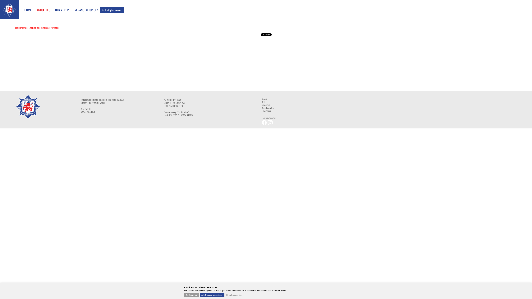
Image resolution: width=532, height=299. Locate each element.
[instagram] (270, 124)
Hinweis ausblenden (234, 295)
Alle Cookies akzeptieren (212, 295)
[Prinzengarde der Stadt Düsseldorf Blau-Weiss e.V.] (9, 15)
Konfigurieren (191, 295)
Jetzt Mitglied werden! (112, 10)
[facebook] (265, 124)
